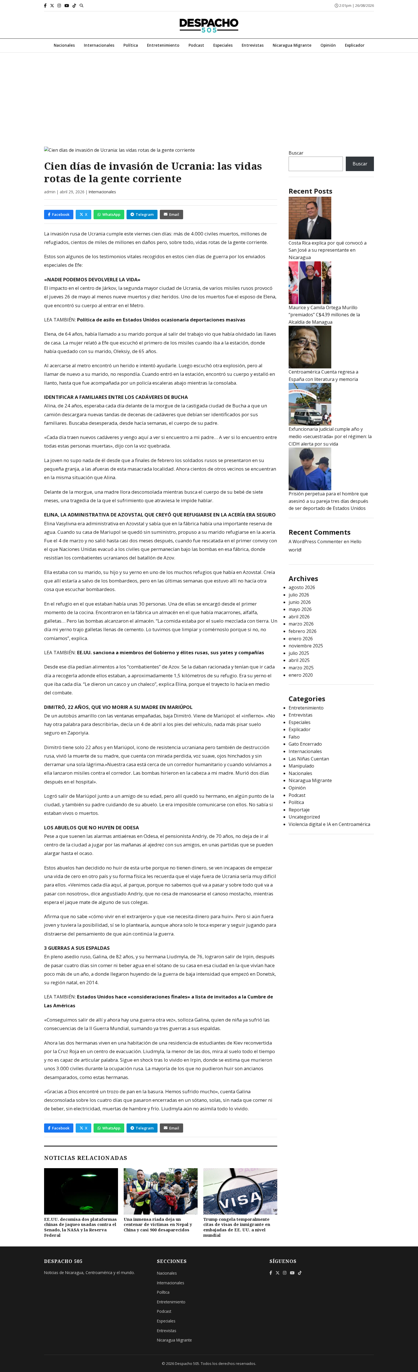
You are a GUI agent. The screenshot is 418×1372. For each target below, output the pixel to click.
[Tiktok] (74, 5)
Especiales (223, 45)
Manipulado (301, 766)
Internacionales (99, 45)
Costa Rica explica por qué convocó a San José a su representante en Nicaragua (328, 250)
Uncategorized (304, 817)
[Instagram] (59, 5)
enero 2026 (301, 638)
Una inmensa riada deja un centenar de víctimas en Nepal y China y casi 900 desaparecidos (158, 1224)
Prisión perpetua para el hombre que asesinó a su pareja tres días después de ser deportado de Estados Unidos (328, 501)
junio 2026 (300, 602)
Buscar (296, 153)
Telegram (145, 214)
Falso (294, 737)
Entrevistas (253, 45)
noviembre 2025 (306, 646)
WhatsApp (111, 214)
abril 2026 (299, 617)
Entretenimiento (163, 45)
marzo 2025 (301, 668)
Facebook (60, 214)
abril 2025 (299, 660)
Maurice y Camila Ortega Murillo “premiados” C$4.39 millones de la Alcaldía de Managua (324, 314)
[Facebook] (45, 5)
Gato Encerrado (305, 744)
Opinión (328, 45)
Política (130, 45)
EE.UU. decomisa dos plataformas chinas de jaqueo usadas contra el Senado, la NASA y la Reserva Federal (80, 1227)
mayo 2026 (300, 609)
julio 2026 (299, 595)
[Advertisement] (209, 95)
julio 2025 (299, 653)
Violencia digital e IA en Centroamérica (329, 824)
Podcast (196, 45)
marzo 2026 (301, 624)
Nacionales (64, 45)
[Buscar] (81, 5)
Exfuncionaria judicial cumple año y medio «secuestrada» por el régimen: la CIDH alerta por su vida (330, 436)
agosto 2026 (302, 587)
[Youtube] (67, 5)
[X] (52, 5)
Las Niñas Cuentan (309, 759)
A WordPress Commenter (316, 541)
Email (174, 214)
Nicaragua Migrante (292, 45)
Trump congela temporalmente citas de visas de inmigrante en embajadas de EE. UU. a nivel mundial (236, 1227)
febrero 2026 (302, 631)
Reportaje (299, 810)
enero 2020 (301, 675)
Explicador (355, 45)
